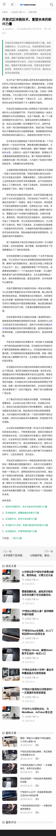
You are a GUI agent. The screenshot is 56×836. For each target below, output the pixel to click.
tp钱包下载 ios (18, 12)
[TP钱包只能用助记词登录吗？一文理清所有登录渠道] (11, 694)
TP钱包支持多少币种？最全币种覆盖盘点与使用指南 (38, 671)
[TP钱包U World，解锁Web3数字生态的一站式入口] (11, 655)
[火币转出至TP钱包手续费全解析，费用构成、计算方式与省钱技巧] (11, 576)
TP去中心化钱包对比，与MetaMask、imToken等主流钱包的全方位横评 (37, 712)
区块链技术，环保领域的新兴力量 (21, 531)
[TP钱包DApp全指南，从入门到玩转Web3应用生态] (11, 635)
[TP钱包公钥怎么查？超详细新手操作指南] (11, 616)
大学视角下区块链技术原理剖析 (20, 555)
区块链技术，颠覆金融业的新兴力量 (22, 512)
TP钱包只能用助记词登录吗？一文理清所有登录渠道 (38, 690)
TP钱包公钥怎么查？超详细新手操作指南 (38, 612)
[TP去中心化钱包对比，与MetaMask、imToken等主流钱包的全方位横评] (11, 713)
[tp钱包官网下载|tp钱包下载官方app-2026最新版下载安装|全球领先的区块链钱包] (28, 4)
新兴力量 (17, 538)
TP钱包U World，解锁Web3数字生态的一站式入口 (37, 651)
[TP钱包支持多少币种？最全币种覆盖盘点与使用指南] (11, 674)
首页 (6, 12)
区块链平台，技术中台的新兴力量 (21, 518)
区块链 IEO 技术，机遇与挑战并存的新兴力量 (27, 525)
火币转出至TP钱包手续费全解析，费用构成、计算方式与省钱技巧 (38, 575)
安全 (6, 152)
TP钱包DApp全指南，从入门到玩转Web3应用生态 (37, 632)
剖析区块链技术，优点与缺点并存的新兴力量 (26, 506)
